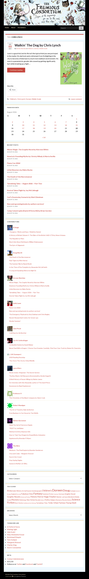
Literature (70, 497)
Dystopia (73, 491)
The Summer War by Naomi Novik (20, 264)
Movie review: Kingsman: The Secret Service (24, 373)
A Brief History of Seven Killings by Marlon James (25, 379)
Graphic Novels (13, 497)
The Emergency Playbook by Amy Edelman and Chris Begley (29, 314)
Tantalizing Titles (42, 503)
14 (66, 125)
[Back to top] (84, 574)
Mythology (23, 500)
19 (44, 128)
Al (8, 490)
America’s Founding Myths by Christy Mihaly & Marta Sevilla (31, 156)
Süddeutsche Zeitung (29, 503)
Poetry (42, 500)
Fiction (51, 494)
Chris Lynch (21, 99)
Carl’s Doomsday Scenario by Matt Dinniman (25, 197)
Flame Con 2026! (13, 163)
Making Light (12, 529)
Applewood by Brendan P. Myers (20, 438)
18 (34, 128)
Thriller (50, 503)
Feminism (46, 494)
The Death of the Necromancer (19, 177)
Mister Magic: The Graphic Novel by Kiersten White (27, 149)
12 (44, 125)
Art (23, 491)
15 (77, 125)
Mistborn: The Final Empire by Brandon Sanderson (26, 450)
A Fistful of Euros (13, 527)
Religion (53, 500)
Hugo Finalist (50, 497)
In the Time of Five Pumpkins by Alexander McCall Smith (28, 267)
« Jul (43, 137)
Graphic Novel (70, 494)
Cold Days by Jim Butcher (17, 333)
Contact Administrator (15, 559)
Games (56, 494)
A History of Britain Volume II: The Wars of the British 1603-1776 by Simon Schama (37, 235)
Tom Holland (12, 540)
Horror (40, 497)
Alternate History (15, 491)
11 (34, 125)
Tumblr (39, 564)
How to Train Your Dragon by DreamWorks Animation (27, 435)
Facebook (29, 564)
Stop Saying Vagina (15, 460)
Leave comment (76, 99)
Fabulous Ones (27, 494)
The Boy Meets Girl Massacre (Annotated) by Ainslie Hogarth (30, 376)
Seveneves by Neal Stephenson (20, 386)
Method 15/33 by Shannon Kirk (19, 432)
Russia (64, 500)
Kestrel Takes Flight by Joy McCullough (22, 190)
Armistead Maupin (14, 537)
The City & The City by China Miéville (22, 361)
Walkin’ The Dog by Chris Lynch (38, 45)
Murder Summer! (15, 321)
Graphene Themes (20, 576)
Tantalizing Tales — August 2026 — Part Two (24, 183)
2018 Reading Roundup (17, 357)
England (13, 494)
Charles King (11, 545)
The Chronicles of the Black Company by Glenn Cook (27, 398)
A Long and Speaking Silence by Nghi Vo (22, 270)
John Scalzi (11, 532)
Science (69, 500)
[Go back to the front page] (44, 12)
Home (7, 27)
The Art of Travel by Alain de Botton (21, 410)
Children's (31, 48)
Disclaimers (22, 27)
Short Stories (19, 503)
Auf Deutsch (28, 491)
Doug (66, 490)
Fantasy (37, 493)
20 (55, 128)
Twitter (19, 564)
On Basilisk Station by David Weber (21, 345)
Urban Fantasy (59, 503)
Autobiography (37, 491)
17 (23, 128)
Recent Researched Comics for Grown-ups (23, 318)
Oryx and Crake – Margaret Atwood (21, 453)
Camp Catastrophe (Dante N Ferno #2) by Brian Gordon (29, 211)
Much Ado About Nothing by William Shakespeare (26, 242)
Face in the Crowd (15, 457)
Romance (59, 500)
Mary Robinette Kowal (15, 535)
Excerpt (19, 494)
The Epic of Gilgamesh (16, 245)
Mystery (15, 499)
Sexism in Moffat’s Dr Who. (18, 464)
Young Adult (71, 503)
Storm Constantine (14, 547)
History (33, 497)
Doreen (36, 48)
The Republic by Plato (16, 239)
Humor (58, 497)
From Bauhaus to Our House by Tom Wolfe (23, 413)
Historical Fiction (25, 497)
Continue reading (16, 70)
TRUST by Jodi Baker (16, 428)
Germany (61, 494)
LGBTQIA (64, 497)
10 (23, 125)
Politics (47, 500)
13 (55, 125)
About (13, 27)
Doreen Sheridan (21, 48)
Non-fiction (31, 500)
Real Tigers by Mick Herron (18, 260)
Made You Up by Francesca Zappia (20, 425)
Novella (37, 500)
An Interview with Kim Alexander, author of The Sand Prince (29, 383)
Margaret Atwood (14, 542)
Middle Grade (43, 48)
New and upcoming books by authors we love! (25, 204)
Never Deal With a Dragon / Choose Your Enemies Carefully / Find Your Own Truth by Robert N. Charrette (45, 348)
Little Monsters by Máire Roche (19, 170)
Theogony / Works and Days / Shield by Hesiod (25, 232)
